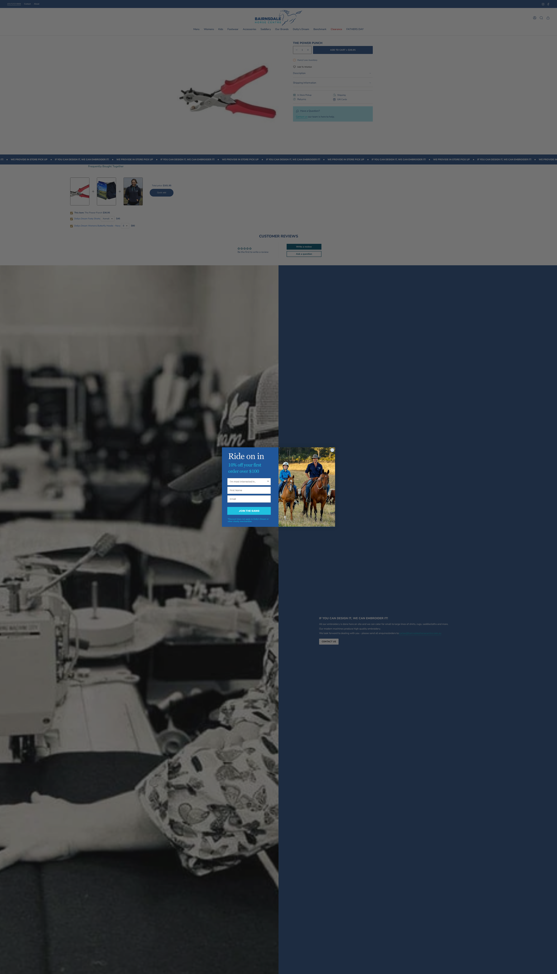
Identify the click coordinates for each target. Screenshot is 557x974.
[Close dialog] (332, 450)
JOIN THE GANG (249, 511)
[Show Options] (268, 481)
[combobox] (248, 481)
